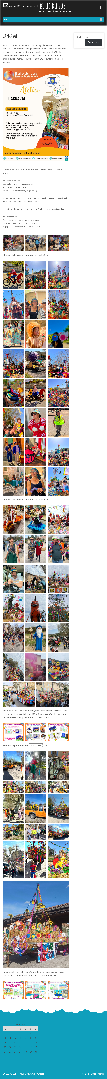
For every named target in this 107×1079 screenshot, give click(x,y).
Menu (6, 19)
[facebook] (100, 7)
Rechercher (82, 37)
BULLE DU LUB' (53, 6)
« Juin (19, 1060)
